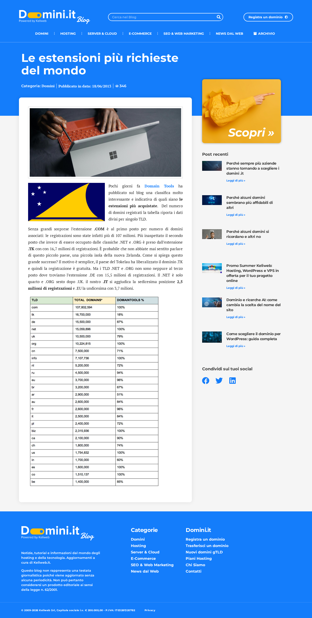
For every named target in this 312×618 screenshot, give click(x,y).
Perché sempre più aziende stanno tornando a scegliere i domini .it (252, 168)
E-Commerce (140, 34)
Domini (41, 34)
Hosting (68, 34)
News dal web (229, 34)
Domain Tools (159, 186)
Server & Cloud (102, 34)
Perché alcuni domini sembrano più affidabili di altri (249, 202)
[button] (206, 381)
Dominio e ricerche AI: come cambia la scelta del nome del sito (253, 305)
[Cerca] (219, 17)
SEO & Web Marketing (184, 34)
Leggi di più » (235, 180)
